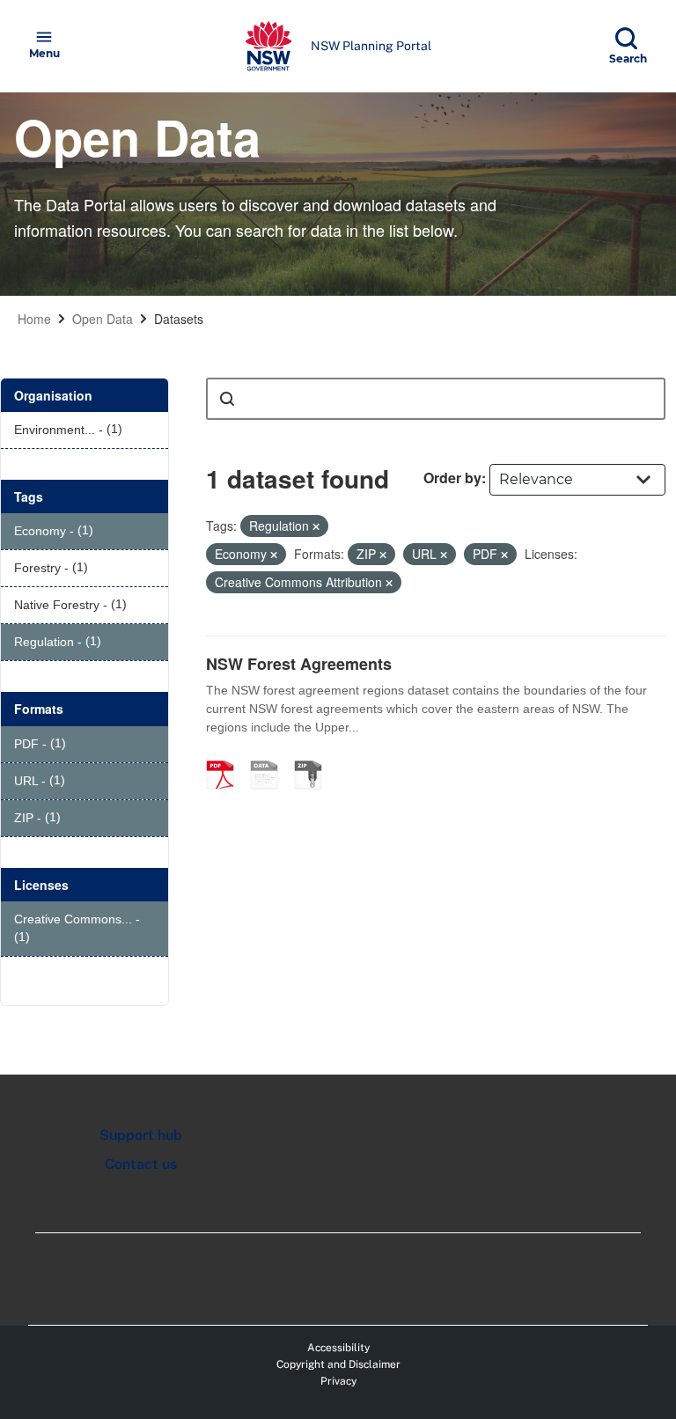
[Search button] (227, 399)
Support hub (140, 1135)
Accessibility (338, 1348)
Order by (452, 477)
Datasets (178, 318)
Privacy (338, 1381)
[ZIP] (314, 756)
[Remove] (316, 526)
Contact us (141, 1164)
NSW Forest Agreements (299, 663)
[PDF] (226, 756)
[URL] (270, 756)
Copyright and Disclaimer (338, 1364)
